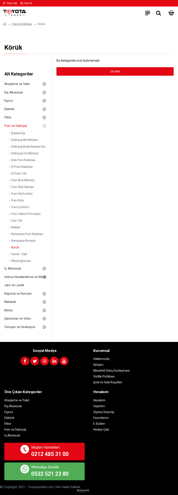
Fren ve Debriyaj (22, 24)
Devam (115, 71)
